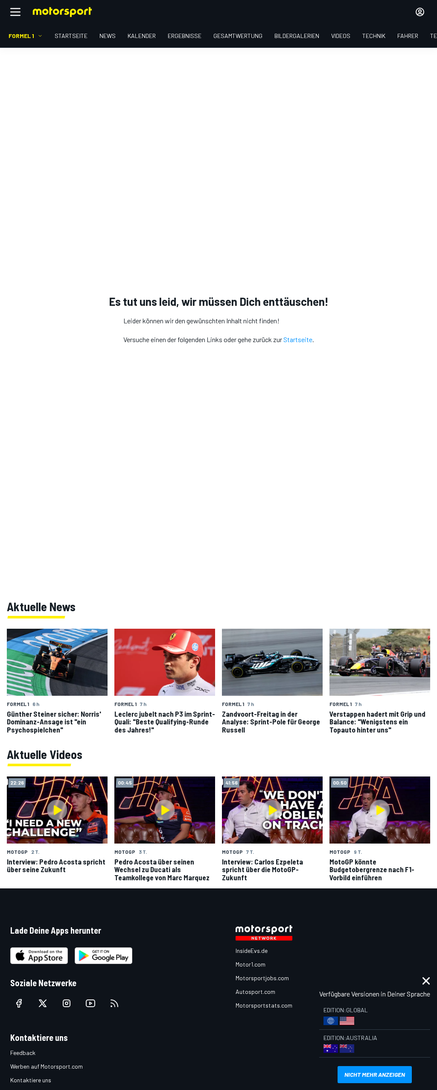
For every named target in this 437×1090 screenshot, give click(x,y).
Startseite (297, 339)
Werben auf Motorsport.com (46, 1066)
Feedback (22, 1052)
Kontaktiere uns (30, 1080)
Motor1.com (250, 964)
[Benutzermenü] (419, 12)
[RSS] (114, 1003)
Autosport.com (255, 991)
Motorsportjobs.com (262, 978)
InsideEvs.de (252, 950)
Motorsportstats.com (264, 1005)
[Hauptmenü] (15, 12)
